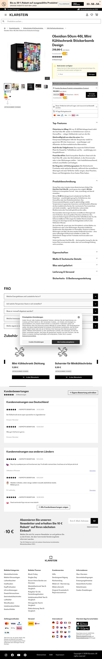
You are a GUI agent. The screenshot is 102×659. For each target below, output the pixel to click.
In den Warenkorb (91, 95)
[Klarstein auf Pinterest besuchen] (25, 655)
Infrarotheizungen (10, 590)
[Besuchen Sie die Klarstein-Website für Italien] (69, 623)
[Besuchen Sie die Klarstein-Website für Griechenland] (69, 637)
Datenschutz (41, 655)
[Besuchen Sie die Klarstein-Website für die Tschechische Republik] (65, 627)
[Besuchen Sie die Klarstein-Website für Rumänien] (61, 632)
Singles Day (32, 577)
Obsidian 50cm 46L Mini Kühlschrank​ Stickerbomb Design (21, 30)
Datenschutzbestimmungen (83, 636)
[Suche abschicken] (3, 21)
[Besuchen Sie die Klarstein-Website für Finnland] (69, 632)
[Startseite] (6, 28)
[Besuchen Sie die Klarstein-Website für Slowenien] (65, 636)
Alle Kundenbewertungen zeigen (54, 507)
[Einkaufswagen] (96, 15)
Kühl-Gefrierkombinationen (55, 28)
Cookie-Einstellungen (84, 590)
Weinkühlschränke (11, 574)
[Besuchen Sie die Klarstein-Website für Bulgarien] (65, 632)
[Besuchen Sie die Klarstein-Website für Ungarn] (69, 627)
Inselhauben (8, 584)
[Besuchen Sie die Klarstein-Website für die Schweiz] (61, 623)
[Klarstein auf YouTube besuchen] (19, 655)
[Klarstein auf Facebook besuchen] (12, 655)
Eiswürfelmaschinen (11, 593)
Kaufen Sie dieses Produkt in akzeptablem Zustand (72, 88)
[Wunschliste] (92, 15)
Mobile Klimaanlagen (12, 577)
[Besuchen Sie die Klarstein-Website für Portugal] (61, 636)
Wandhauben (9, 603)
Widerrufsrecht (58, 587)
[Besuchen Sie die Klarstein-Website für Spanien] (53, 627)
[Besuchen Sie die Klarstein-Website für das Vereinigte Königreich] (57, 627)
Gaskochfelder (9, 609)
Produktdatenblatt (56, 53)
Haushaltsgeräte (14, 28)
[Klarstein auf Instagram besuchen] (6, 655)
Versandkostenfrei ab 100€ (89, 9)
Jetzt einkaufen (76, 3)
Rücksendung (57, 581)
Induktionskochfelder (12, 606)
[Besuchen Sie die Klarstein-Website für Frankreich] (65, 623)
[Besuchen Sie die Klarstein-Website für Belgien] (53, 636)
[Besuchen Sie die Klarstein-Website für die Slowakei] (61, 627)
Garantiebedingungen (84, 577)
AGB (51, 655)
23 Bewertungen (57, 59)
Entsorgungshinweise (84, 581)
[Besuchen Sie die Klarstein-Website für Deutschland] (53, 623)
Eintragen (92, 74)
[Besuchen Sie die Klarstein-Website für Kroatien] (57, 632)
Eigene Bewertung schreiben (83, 393)
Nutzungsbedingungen (82, 638)
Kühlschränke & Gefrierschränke (33, 28)
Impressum (60, 655)
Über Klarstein (81, 574)
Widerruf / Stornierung (60, 584)
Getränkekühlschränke (12, 596)
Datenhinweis (81, 587)
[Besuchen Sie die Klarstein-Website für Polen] (53, 632)
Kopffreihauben (10, 587)
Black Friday (33, 574)
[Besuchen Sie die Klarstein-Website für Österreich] (57, 623)
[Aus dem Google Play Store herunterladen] (83, 628)
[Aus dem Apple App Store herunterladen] (82, 624)
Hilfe (54, 574)
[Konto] (87, 15)
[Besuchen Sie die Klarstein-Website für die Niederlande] (57, 636)
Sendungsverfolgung (60, 577)
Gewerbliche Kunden (84, 584)
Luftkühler (8, 600)
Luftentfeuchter (10, 581)
